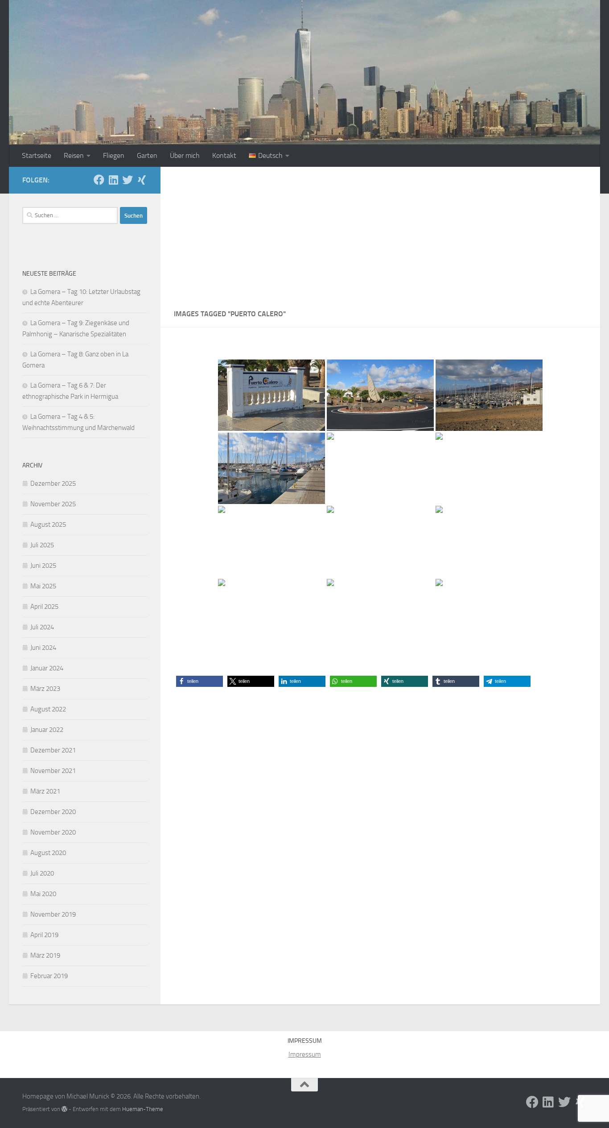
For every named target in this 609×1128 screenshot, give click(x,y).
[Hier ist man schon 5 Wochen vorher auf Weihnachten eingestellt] (380, 541)
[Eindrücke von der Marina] (271, 468)
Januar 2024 (46, 668)
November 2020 (53, 832)
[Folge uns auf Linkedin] (113, 179)
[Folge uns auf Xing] (141, 179)
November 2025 (53, 504)
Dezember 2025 (53, 483)
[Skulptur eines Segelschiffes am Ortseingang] (380, 395)
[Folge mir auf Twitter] (127, 179)
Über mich (185, 155)
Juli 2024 (42, 627)
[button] (199, 681)
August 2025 (48, 525)
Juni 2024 (43, 648)
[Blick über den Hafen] (489, 395)
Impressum (304, 1054)
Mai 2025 (43, 586)
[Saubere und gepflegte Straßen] (380, 614)
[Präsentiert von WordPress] (64, 1109)
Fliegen (113, 155)
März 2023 (45, 689)
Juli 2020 (42, 873)
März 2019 (45, 955)
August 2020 (48, 853)
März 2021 (45, 791)
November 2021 (53, 771)
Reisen (74, 155)
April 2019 (44, 935)
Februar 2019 (49, 976)
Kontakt (224, 155)
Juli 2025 (42, 545)
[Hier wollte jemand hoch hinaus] (489, 468)
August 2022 (48, 709)
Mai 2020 (43, 894)
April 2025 (44, 607)
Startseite (36, 155)
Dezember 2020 (53, 812)
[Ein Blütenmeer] (489, 614)
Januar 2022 (46, 730)
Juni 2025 (43, 566)
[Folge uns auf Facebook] (99, 179)
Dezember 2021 (53, 750)
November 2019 (53, 914)
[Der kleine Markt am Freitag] (489, 541)
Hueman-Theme (142, 1109)
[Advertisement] (380, 233)
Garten (147, 155)
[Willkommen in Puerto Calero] (271, 395)
